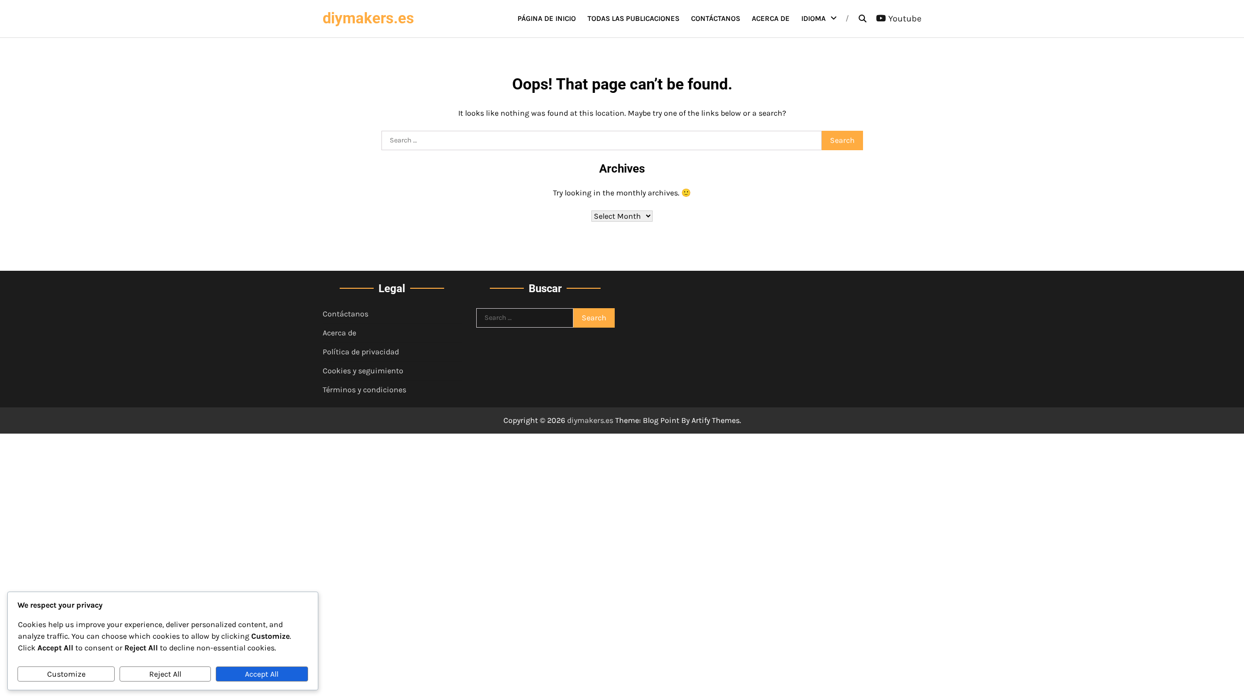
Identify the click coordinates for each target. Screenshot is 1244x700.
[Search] (862, 18)
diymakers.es (368, 18)
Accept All (261, 674)
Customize (66, 674)
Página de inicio (547, 18)
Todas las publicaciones (633, 18)
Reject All (165, 674)
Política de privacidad (361, 351)
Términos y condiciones (364, 389)
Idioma (813, 18)
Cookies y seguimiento (363, 370)
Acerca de (771, 18)
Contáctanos (715, 18)
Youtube (904, 18)
